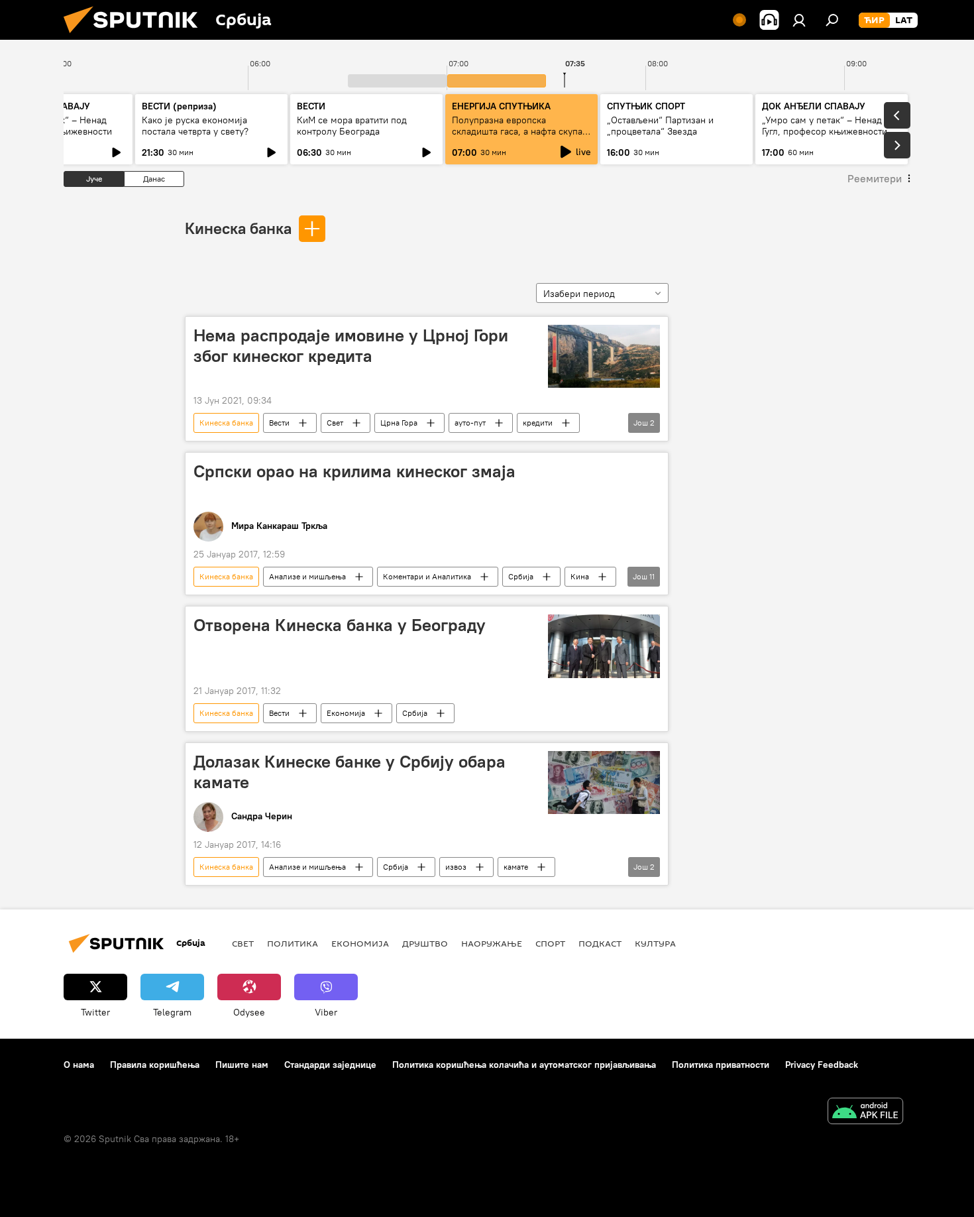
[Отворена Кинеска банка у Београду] (604, 645)
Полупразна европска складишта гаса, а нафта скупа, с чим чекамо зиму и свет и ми (518, 131)
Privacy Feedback (821, 1065)
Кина (579, 576)
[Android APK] (865, 1113)
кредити (538, 423)
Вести (279, 423)
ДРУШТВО (425, 943)
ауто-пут (470, 423)
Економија (346, 713)
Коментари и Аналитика (427, 576)
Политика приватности (720, 1065)
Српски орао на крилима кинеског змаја (354, 471)
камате (516, 867)
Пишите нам (241, 1065)
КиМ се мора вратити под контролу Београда (352, 125)
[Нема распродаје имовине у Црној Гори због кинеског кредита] (604, 356)
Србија (520, 576)
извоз (455, 867)
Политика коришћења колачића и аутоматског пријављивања (524, 1065)
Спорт (550, 943)
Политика (292, 943)
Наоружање (491, 943)
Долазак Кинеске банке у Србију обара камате (349, 772)
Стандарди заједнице (330, 1065)
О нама (79, 1065)
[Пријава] (799, 20)
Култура (655, 943)
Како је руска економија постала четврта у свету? (195, 125)
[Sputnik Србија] (135, 36)
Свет (335, 423)
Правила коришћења (154, 1065)
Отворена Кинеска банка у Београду (339, 625)
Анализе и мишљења (307, 576)
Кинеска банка (238, 228)
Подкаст (600, 943)
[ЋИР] (874, 21)
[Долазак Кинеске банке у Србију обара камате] (604, 782)
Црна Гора (398, 423)
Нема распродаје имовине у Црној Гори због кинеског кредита (350, 346)
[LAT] (904, 21)
